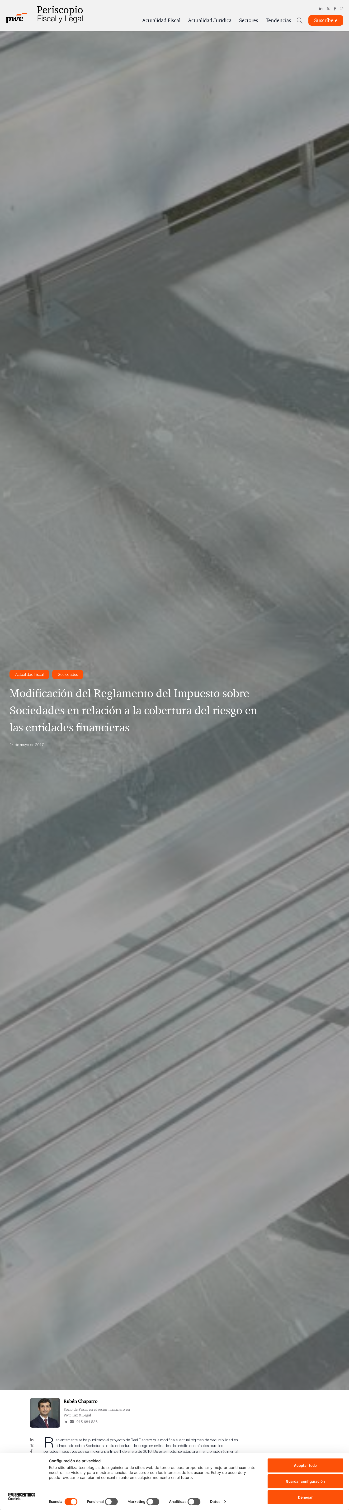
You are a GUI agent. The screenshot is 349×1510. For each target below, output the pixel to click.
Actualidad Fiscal (161, 20)
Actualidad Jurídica (209, 20)
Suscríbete (326, 20)
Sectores (248, 20)
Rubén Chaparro (81, 1401)
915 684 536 (87, 1421)
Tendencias (278, 20)
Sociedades (68, 674)
